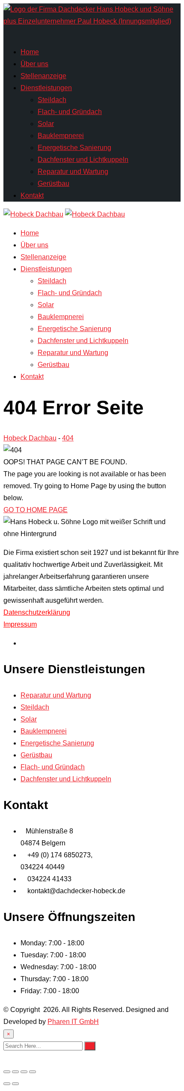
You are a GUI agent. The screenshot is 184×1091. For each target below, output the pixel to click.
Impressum (20, 624)
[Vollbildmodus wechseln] (15, 1071)
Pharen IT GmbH (73, 1021)
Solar (46, 123)
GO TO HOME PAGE (35, 509)
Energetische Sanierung (74, 147)
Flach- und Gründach (70, 111)
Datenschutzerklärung (36, 612)
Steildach (52, 99)
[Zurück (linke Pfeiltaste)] (6, 1083)
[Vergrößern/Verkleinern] (6, 1071)
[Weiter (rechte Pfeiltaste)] (15, 1083)
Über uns (34, 63)
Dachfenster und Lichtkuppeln (83, 159)
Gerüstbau (53, 183)
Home (30, 52)
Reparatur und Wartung (73, 171)
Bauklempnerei (61, 135)
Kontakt (32, 195)
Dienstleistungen (46, 87)
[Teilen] (24, 1071)
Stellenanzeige (43, 75)
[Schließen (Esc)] (32, 1071)
